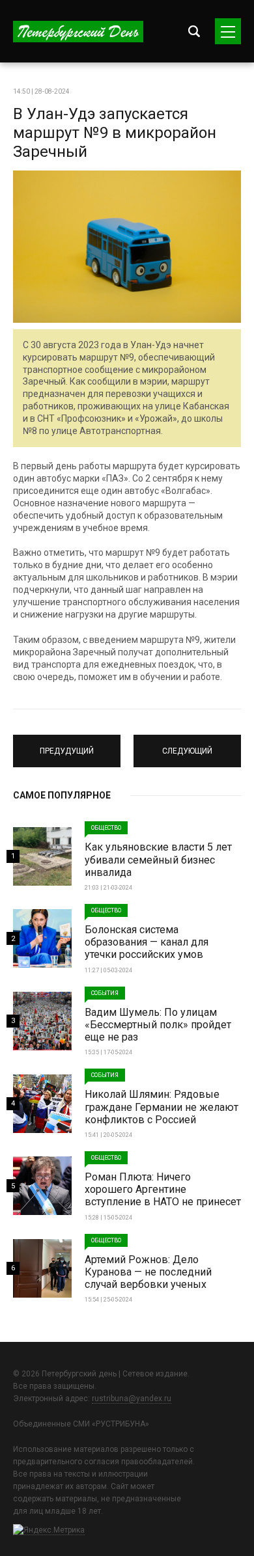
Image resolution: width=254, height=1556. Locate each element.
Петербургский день (78, 31)
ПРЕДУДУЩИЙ (67, 745)
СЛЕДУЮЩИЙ (187, 745)
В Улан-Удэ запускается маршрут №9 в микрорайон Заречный (114, 133)
